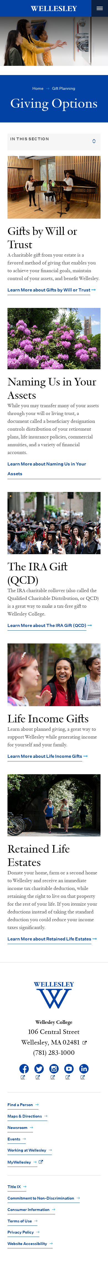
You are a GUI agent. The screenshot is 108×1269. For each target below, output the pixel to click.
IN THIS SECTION (29, 138)
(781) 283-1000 (54, 1052)
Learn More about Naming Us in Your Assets (46, 468)
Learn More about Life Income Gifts (44, 756)
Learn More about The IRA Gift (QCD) (46, 625)
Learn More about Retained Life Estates (49, 939)
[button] (99, 8)
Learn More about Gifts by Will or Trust (48, 290)
